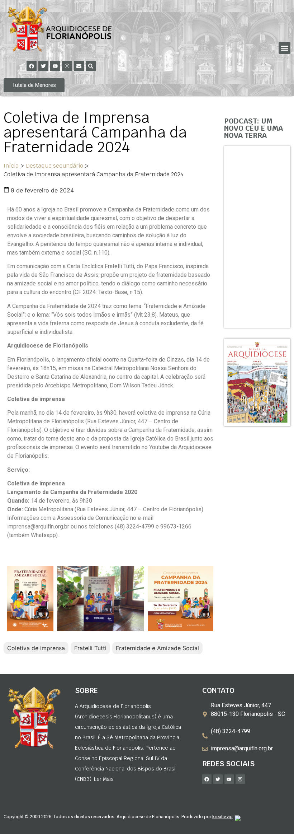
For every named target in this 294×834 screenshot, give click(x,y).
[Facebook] (32, 66)
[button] (284, 48)
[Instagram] (67, 66)
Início (11, 165)
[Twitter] (43, 66)
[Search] (91, 66)
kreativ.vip (222, 816)
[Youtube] (55, 66)
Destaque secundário (54, 165)
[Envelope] (79, 66)
